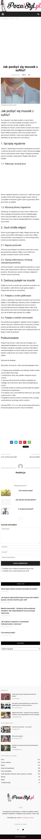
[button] (38, 14)
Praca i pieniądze (6, 771)
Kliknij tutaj (15, 405)
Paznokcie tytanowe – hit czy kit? (22, 727)
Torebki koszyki (5, 782)
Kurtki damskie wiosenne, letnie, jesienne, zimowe (16, 774)
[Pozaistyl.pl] (20, 6)
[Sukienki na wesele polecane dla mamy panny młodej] (5, 747)
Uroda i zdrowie (6, 762)
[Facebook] (18, 830)
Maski (3, 780)
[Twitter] (23, 830)
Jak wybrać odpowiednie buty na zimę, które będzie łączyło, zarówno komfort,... (25, 704)
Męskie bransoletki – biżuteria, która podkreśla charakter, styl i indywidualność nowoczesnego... (26, 714)
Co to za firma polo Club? (9, 457)
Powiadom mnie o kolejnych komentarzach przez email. (18, 568)
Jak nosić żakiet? (34, 457)
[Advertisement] (20, 42)
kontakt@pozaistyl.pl (27, 817)
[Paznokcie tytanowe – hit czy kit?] (5, 729)
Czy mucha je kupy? (26, 490)
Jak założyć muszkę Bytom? (25, 500)
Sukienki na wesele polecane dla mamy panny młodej (25, 746)
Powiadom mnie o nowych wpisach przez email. (16, 571)
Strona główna (5, 19)
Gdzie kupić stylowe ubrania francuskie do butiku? (19, 589)
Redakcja (20, 472)
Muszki (3, 777)
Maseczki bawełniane (7, 768)
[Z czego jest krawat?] (5, 511)
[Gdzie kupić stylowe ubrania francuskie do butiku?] (5, 696)
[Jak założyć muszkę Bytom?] (5, 502)
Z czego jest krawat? (25, 509)
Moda (3, 765)
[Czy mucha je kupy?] (5, 492)
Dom (2, 759)
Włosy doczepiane (17, 736)
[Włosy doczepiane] (5, 738)
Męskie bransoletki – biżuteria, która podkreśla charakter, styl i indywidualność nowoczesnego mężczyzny (18, 610)
